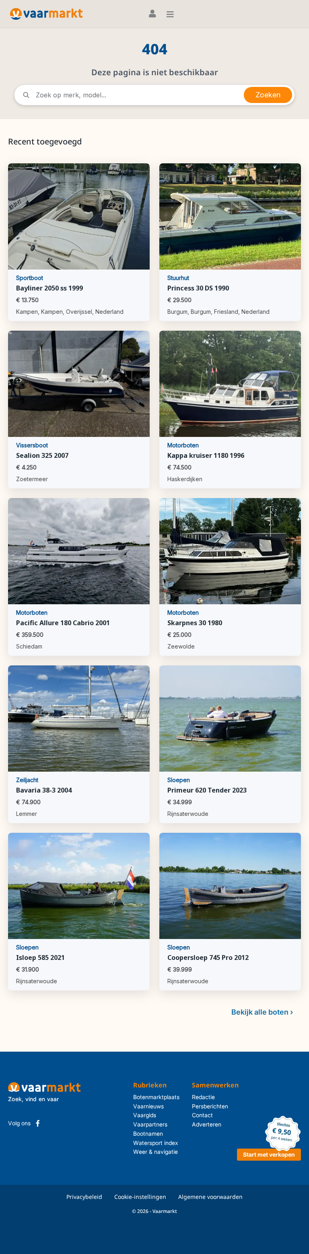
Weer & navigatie (155, 1151)
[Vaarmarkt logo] (46, 14)
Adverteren (206, 1124)
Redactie (203, 1096)
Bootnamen (148, 1133)
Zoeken (267, 95)
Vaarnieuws (148, 1106)
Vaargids (144, 1115)
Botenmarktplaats (156, 1096)
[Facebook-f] (38, 1123)
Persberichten (210, 1106)
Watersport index (155, 1142)
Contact (202, 1115)
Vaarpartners (150, 1124)
